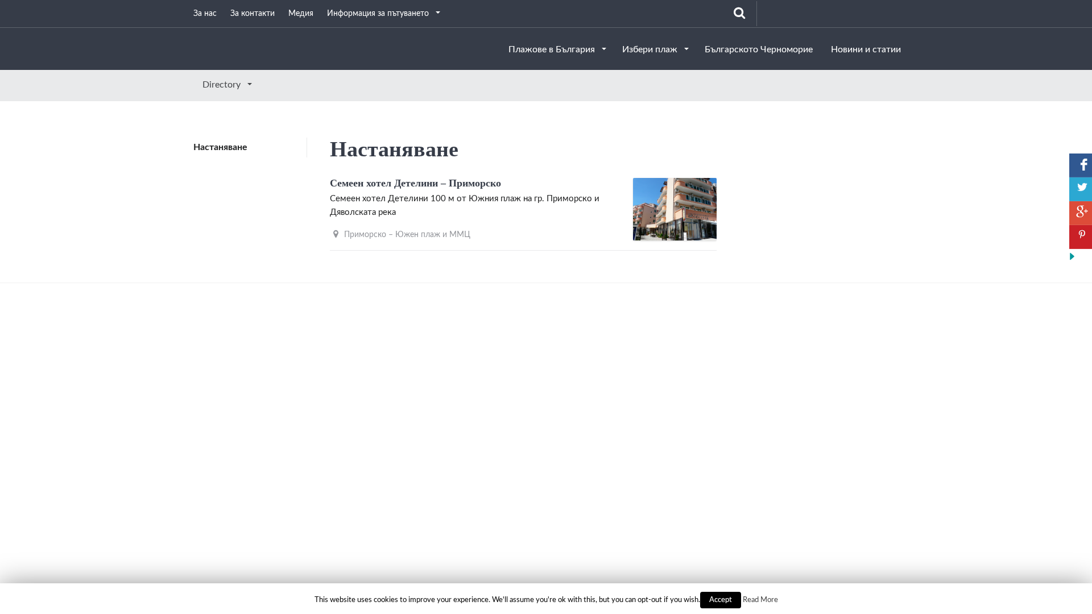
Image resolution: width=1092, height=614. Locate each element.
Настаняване (220, 147)
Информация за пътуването (379, 14)
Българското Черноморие (759, 49)
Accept (720, 600)
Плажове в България (552, 49)
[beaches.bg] (193, 48)
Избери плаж (651, 49)
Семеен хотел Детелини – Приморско (415, 183)
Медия (300, 14)
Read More (760, 600)
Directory (222, 84)
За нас (205, 14)
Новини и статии (866, 49)
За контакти (252, 14)
